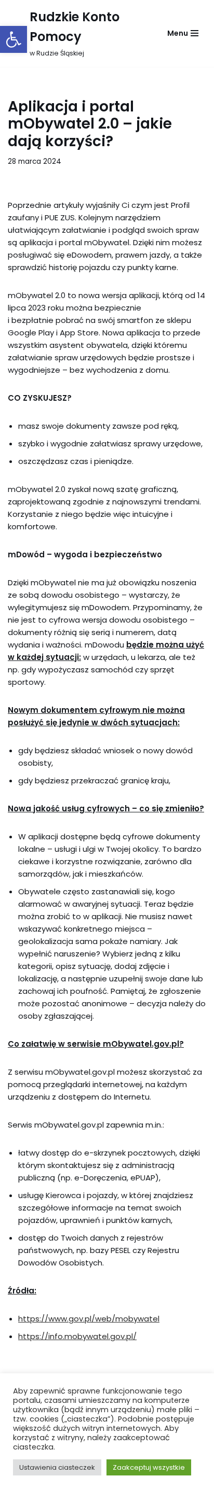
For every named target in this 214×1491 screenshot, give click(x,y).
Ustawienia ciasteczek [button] (57, 1467)
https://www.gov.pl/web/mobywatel (88, 1318)
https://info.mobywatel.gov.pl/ (77, 1336)
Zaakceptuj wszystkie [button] (149, 1467)
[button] (13, 39)
